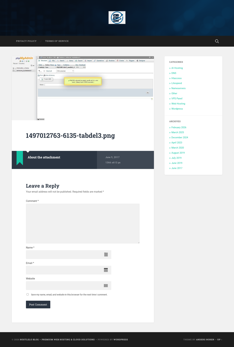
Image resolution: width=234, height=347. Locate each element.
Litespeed (176, 83)
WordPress (120, 339)
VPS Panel (176, 98)
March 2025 (177, 132)
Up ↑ (219, 339)
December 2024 (179, 137)
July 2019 (176, 157)
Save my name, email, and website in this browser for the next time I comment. (69, 294)
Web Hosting (178, 103)
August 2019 (178, 152)
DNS (173, 73)
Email (30, 263)
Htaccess (176, 78)
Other (174, 93)
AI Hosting (177, 68)
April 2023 (176, 142)
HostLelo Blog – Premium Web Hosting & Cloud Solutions (57, 339)
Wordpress (177, 108)
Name (30, 247)
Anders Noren (205, 339)
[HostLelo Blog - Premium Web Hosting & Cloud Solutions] (117, 18)
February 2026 (178, 127)
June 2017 (176, 168)
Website (30, 278)
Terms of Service (57, 41)
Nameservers (178, 88)
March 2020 (177, 147)
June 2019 (176, 163)
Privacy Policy (26, 41)
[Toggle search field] (217, 41)
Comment (32, 201)
